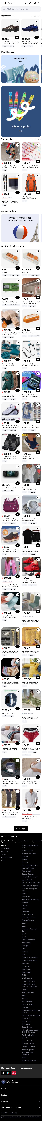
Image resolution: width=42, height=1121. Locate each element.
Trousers (25, 859)
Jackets (25, 905)
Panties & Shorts (28, 1035)
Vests (24, 1057)
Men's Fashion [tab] (25, 841)
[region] (21, 33)
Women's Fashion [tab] (9, 841)
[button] (3, 1073)
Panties (24, 990)
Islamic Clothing (27, 1004)
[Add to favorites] (17, 21)
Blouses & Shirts (27, 871)
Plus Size (4, 851)
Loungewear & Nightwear (31, 886)
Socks (24, 894)
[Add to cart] (17, 37)
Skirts (24, 908)
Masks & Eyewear (28, 1050)
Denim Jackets (27, 1041)
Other (3, 860)
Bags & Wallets (6, 857)
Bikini (24, 948)
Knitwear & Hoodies (29, 853)
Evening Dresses (28, 920)
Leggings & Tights (28, 981)
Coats (24, 954)
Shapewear (26, 1018)
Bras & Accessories (28, 917)
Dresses (25, 856)
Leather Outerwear (28, 1047)
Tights (24, 975)
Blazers (24, 998)
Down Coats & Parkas (29, 960)
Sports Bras (26, 1021)
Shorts (24, 934)
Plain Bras (25, 963)
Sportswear (26, 896)
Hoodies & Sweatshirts (30, 865)
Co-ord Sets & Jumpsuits (31, 883)
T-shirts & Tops (27, 850)
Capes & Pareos (27, 1027)
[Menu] (2, 2)
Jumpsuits (25, 1007)
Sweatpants (26, 969)
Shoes (3, 854)
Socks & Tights (27, 880)
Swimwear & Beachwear (30, 899)
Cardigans (25, 946)
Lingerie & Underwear (29, 877)
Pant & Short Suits (28, 940)
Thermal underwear (29, 1060)
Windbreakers (27, 978)
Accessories (5, 848)
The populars (7, 139)
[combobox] (22, 9)
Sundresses (26, 966)
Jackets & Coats (28, 868)
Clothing (4, 845)
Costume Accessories (29, 957)
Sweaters (25, 911)
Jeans (24, 923)
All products (35, 16)
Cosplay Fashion (28, 874)
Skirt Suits (25, 1038)
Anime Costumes (28, 993)
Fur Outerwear (27, 1001)
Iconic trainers (8, 16)
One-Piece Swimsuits (29, 987)
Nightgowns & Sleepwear (31, 1015)
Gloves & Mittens (28, 1044)
